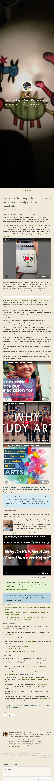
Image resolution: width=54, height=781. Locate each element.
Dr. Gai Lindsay (7, 209)
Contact (29, 190)
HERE (13, 587)
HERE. (37, 672)
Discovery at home (29, 641)
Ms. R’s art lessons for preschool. (37, 666)
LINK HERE (16, 516)
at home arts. (25, 646)
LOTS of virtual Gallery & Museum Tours (15, 649)
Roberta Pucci (6, 626)
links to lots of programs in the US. (31, 651)
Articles (14, 209)
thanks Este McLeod (31, 225)
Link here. (11, 634)
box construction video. (23, 669)
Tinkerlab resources (10, 674)
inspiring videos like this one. (20, 589)
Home (24, 190)
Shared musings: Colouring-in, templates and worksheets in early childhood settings (21, 753)
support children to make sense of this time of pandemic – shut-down (28, 300)
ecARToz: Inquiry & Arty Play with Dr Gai (27, 100)
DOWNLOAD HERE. (42, 528)
